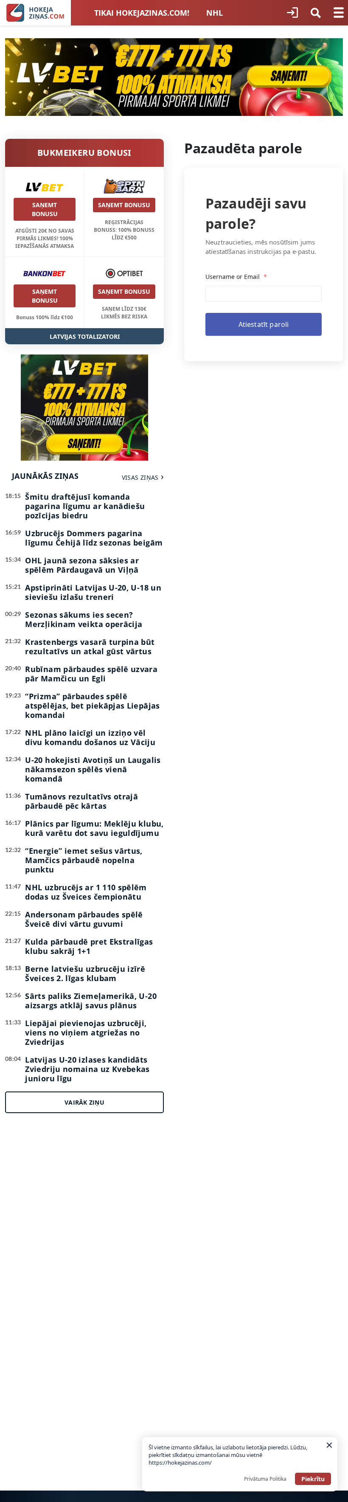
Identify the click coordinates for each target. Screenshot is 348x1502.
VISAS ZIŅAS (140, 477)
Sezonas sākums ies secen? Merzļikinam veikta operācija (83, 619)
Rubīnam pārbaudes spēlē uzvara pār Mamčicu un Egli (91, 673)
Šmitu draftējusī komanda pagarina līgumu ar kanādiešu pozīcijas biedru (85, 506)
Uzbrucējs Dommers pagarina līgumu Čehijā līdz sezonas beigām (94, 538)
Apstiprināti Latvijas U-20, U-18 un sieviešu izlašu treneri (93, 592)
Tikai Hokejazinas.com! (141, 13)
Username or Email (236, 277)
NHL (214, 13)
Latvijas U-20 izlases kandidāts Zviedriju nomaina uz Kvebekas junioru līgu (87, 1069)
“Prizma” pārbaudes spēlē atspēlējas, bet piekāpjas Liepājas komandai (92, 706)
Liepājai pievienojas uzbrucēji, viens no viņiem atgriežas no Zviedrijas (85, 1032)
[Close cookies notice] (329, 1445)
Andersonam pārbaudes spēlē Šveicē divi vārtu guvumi (84, 919)
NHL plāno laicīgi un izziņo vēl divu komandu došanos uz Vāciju (90, 737)
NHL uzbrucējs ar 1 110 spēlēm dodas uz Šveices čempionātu (85, 892)
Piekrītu (313, 1479)
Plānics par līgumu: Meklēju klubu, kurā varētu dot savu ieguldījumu (94, 828)
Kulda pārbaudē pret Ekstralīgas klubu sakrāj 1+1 (89, 946)
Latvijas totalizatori (85, 336)
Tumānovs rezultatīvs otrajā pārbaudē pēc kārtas (81, 801)
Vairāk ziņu (84, 1102)
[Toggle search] (316, 12)
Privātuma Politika (265, 1478)
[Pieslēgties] (292, 13)
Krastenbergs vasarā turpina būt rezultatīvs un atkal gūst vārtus (89, 646)
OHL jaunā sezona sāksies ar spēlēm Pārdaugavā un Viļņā (82, 565)
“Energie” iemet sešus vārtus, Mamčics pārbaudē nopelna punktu (83, 860)
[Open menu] (339, 13)
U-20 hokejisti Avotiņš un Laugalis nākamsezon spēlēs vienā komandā (92, 769)
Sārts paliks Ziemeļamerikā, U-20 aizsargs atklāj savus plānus (91, 1000)
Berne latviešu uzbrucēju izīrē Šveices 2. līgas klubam (85, 973)
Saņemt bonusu (45, 209)
